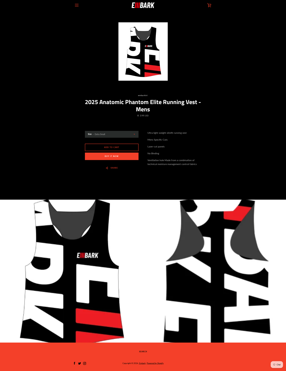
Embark (142, 363)
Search (143, 351)
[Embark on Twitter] (79, 363)
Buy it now (112, 156)
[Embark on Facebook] (74, 363)
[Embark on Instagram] (84, 363)
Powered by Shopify (155, 363)
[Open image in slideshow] (143, 51)
